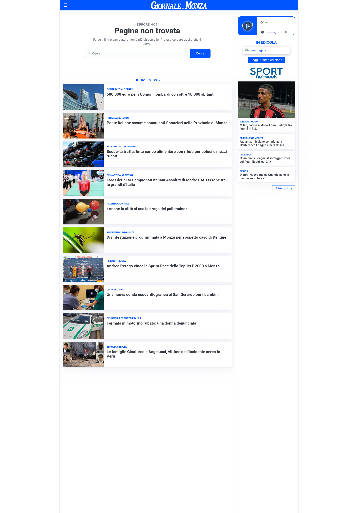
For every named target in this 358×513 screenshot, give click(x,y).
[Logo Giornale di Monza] (179, 5)
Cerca (200, 53)
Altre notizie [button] (283, 188)
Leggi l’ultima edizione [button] (266, 60)
